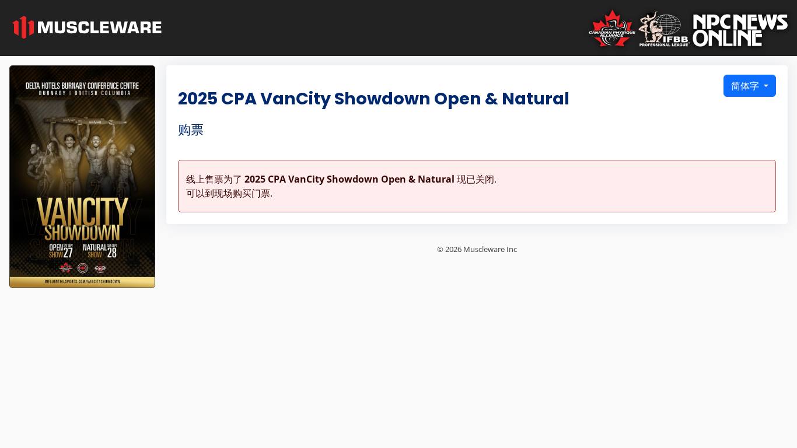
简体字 (746, 85)
